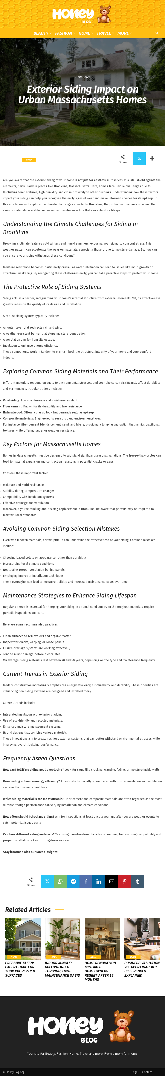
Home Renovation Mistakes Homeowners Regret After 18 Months (100, 971)
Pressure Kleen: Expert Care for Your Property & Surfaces (20, 969)
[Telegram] (73, 881)
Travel (104, 33)
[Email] (111, 881)
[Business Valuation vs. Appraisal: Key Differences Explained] (142, 939)
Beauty (41, 33)
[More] (152, 158)
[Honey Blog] (82, 14)
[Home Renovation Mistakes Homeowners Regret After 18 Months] (102, 939)
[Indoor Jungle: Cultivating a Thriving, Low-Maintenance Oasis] (62, 939)
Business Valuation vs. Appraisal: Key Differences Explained (142, 969)
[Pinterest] (124, 881)
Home (84, 33)
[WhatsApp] (60, 881)
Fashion (63, 33)
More (123, 33)
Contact (147, 1072)
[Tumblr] (137, 881)
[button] (157, 33)
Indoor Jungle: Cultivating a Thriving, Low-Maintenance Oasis (62, 969)
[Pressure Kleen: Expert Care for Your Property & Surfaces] (23, 939)
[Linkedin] (98, 881)
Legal (135, 1072)
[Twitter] (139, 158)
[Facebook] (85, 881)
